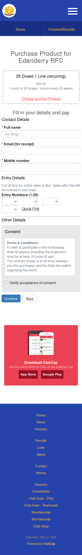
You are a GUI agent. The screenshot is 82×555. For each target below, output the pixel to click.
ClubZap (49, 543)
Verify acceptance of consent (33, 282)
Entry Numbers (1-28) (20, 194)
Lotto (41, 448)
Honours (41, 484)
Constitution (41, 491)
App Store (28, 374)
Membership (41, 512)
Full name (11, 127)
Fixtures (41, 429)
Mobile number (16, 160)
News (20, 29)
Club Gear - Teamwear (41, 505)
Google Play (52, 374)
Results (41, 440)
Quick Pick (30, 208)
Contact (41, 466)
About (41, 454)
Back (29, 298)
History (41, 473)
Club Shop (41, 526)
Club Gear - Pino (41, 498)
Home (41, 415)
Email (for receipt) (18, 143)
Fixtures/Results (62, 29)
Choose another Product (41, 98)
